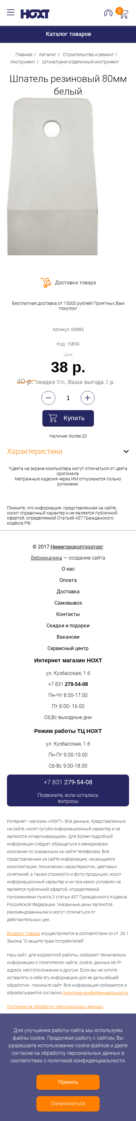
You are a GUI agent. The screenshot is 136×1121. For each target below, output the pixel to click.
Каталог (47, 54)
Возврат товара (23, 933)
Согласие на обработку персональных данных (55, 1006)
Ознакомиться (68, 1103)
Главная (24, 54)
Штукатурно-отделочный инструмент (80, 61)
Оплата (68, 580)
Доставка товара (75, 283)
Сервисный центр (68, 648)
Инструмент (22, 61)
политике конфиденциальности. (96, 992)
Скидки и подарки (68, 626)
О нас (68, 569)
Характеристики (34, 451)
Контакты (68, 614)
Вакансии (68, 637)
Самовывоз (68, 603)
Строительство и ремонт (88, 54)
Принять (68, 1082)
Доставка (68, 592)
